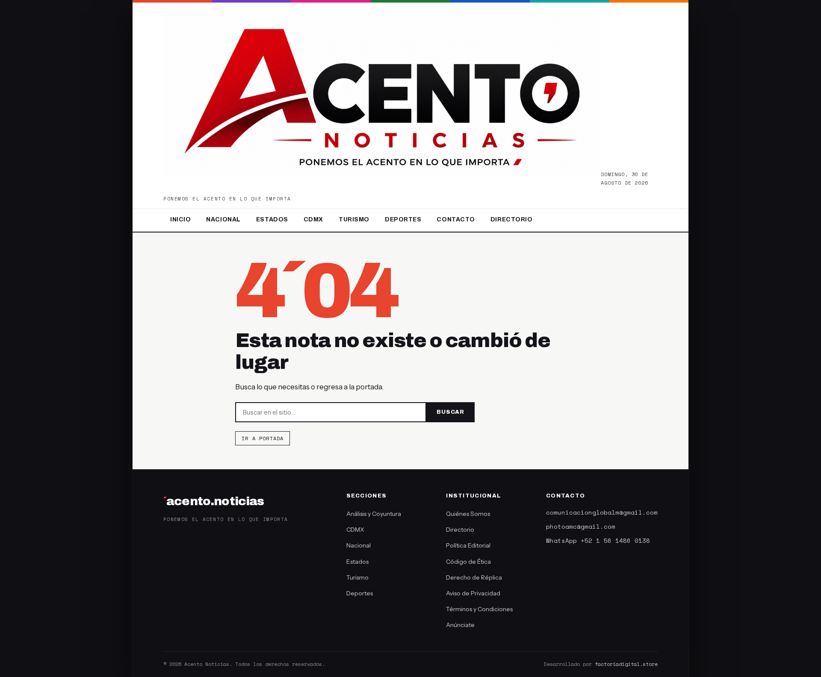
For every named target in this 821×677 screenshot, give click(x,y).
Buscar (450, 412)
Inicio (180, 219)
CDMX (313, 219)
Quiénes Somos (468, 514)
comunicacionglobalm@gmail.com (602, 512)
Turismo (354, 219)
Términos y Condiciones (479, 609)
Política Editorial (468, 545)
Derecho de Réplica (474, 577)
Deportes (403, 219)
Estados (272, 219)
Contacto (456, 219)
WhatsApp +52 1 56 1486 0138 (598, 540)
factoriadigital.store (626, 664)
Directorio (511, 219)
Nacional (223, 219)
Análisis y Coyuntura (373, 514)
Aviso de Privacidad (473, 593)
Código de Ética (468, 561)
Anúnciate (460, 625)
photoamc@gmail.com (580, 526)
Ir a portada (263, 438)
